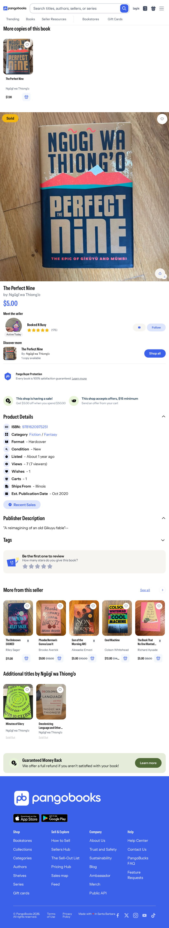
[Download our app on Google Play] (54, 818)
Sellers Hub (60, 849)
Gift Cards (115, 19)
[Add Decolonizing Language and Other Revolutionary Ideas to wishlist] (60, 690)
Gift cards (21, 893)
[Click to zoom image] (84, 196)
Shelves (19, 875)
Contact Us (137, 849)
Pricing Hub (61, 866)
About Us (97, 840)
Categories (22, 858)
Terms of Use (51, 915)
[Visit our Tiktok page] (153, 915)
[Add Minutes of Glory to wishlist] (27, 690)
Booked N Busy (36, 325)
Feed (55, 884)
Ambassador (99, 875)
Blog (93, 866)
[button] (84, 417)
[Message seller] (139, 327)
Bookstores (90, 19)
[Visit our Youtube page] (144, 915)
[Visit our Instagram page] (135, 915)
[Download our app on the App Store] (26, 818)
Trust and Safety (103, 849)
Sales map (59, 875)
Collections (22, 849)
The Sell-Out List (65, 858)
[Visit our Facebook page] (117, 915)
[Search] (124, 8)
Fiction (35, 434)
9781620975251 (35, 427)
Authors (20, 866)
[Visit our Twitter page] (126, 915)
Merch (94, 884)
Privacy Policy (67, 915)
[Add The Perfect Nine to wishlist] (162, 119)
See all (145, 590)
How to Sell (60, 840)
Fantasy (50, 434)
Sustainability (100, 858)
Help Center (138, 840)
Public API (98, 893)
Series (18, 884)
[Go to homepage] (14, 8)
